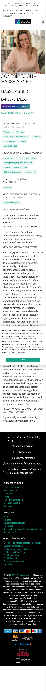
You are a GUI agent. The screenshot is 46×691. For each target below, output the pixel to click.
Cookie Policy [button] (11, 350)
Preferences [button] (21, 352)
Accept (23, 359)
